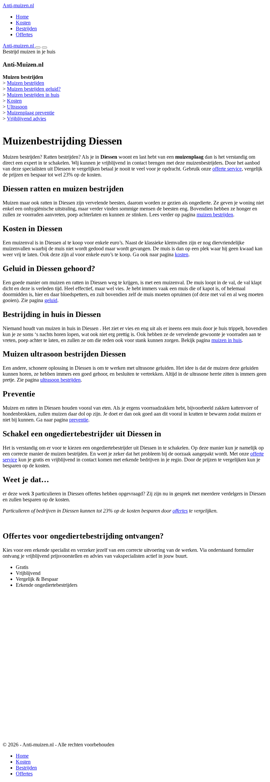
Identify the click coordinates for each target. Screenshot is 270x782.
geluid (50, 300)
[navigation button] (37, 47)
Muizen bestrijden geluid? (34, 89)
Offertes (24, 34)
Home (22, 16)
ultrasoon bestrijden (60, 380)
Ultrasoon (17, 106)
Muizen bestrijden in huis (33, 95)
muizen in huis (226, 340)
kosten (181, 254)
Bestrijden (26, 28)
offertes (180, 511)
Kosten (23, 22)
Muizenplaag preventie (30, 112)
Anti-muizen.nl (18, 5)
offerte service (227, 169)
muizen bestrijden (215, 214)
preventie (78, 419)
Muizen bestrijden (25, 83)
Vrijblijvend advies (26, 118)
